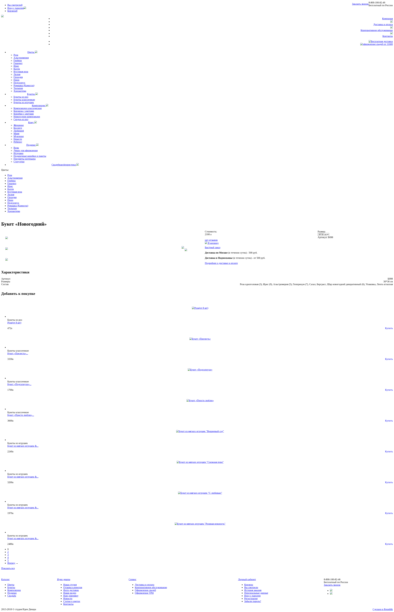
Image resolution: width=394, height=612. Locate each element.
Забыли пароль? (252, 601)
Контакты (387, 36)
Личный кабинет (247, 579)
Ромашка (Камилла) (24, 85)
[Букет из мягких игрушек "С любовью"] (200, 493)
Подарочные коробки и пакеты (30, 156)
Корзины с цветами (24, 111)
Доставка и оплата (383, 24)
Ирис (16, 66)
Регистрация (250, 598)
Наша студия (70, 584)
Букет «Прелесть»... (17, 353)
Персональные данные (256, 593)
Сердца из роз (21, 119)
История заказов (252, 590)
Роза (16, 55)
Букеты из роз (21, 97)
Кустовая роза (21, 71)
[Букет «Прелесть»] (200, 339)
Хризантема (20, 91)
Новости (67, 598)
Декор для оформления (26, 150)
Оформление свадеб (145, 590)
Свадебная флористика (64, 164)
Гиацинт (18, 63)
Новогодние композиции (27, 116)
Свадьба (11, 595)
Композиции (39, 105)
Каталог (5, 579)
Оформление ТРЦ (144, 593)
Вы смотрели (14, 5)
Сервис (132, 579)
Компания (387, 18)
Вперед (11, 563)
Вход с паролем (15, 8)
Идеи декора (63, 579)
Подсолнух (19, 82)
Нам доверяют (70, 595)
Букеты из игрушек (24, 102)
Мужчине (19, 136)
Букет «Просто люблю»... (20, 415)
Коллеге (18, 128)
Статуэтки (19, 161)
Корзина (248, 584)
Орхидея (18, 77)
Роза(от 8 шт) (14, 322)
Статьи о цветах (71, 601)
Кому (31, 122)
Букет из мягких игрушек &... (22, 446)
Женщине (19, 125)
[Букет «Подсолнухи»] (200, 369)
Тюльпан (18, 88)
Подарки (31, 145)
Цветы (31, 52)
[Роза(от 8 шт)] (200, 308)
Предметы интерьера (25, 159)
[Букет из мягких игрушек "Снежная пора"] (200, 462)
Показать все (8, 568)
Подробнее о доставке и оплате (221, 263)
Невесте (18, 139)
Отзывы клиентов (72, 587)
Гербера (18, 60)
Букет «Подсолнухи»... (19, 384)
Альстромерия (21, 57)
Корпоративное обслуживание (377, 30)
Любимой (19, 130)
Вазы (16, 147)
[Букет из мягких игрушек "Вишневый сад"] (200, 431)
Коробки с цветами (24, 114)
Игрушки (18, 153)
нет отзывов (211, 240)
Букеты (31, 94)
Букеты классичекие (24, 99)
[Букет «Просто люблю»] (200, 400)
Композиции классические (28, 108)
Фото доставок (71, 590)
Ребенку (18, 142)
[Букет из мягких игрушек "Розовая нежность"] (200, 523)
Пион (16, 80)
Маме (16, 133)
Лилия (17, 74)
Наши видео (69, 593)
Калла (17, 69)
